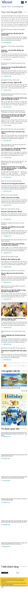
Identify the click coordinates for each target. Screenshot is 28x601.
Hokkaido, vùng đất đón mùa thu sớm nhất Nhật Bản (12, 227)
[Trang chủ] (7, 2)
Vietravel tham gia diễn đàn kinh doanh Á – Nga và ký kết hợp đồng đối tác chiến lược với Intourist (14, 543)
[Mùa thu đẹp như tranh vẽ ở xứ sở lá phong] (14, 270)
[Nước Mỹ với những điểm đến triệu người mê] (14, 348)
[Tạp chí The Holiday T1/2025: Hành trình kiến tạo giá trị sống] (14, 409)
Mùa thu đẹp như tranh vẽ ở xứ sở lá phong (12, 274)
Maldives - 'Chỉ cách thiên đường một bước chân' (12, 51)
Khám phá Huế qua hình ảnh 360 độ (10, 388)
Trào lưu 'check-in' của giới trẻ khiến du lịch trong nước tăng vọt (13, 319)
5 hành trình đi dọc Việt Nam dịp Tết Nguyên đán (12, 34)
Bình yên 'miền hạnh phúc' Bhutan (11, 211)
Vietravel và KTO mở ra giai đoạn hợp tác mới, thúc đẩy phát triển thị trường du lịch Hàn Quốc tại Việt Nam (14, 477)
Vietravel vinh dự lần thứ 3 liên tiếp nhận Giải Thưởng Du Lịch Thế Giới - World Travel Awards (13, 116)
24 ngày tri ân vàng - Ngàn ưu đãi (11, 82)
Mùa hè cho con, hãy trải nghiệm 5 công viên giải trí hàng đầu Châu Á (13, 290)
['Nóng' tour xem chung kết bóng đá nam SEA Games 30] (14, 63)
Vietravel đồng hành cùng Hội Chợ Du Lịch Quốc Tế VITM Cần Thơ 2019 (14, 98)
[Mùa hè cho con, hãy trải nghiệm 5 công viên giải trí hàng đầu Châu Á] (14, 286)
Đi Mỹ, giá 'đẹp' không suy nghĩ (10, 259)
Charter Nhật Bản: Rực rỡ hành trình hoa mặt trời (13, 336)
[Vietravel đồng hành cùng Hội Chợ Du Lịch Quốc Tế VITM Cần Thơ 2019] (14, 94)
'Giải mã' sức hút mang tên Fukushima (13, 183)
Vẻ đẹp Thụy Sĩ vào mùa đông (10, 197)
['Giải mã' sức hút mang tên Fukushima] (14, 181)
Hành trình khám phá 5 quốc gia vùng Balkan (12, 132)
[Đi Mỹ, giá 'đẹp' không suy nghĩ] (14, 256)
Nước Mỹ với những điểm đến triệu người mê (13, 351)
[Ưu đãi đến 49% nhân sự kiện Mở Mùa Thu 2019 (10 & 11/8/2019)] (14, 240)
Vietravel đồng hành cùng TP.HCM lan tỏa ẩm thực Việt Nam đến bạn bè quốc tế (14, 455)
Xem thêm (23, 390)
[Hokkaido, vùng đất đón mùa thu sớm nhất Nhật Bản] (14, 223)
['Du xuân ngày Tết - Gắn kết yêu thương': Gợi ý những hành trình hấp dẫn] (14, 145)
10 (23, 365)
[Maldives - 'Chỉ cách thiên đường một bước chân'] (14, 47)
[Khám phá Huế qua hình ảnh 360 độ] (14, 383)
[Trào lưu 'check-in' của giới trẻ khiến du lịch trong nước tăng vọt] (14, 309)
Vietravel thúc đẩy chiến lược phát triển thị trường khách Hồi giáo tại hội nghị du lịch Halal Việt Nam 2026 (14, 521)
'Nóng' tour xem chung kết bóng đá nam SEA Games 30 (13, 67)
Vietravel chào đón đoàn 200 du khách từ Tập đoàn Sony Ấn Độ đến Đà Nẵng (14, 499)
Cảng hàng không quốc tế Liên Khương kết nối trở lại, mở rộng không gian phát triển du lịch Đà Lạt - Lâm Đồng (14, 434)
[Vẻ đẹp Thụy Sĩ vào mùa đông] (14, 195)
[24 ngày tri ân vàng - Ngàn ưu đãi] (14, 80)
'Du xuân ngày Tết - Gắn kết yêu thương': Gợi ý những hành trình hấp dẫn (13, 149)
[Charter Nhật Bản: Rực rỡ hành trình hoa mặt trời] (14, 332)
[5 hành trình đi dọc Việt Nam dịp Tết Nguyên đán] (14, 30)
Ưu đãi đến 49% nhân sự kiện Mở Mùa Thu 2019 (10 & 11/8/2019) (13, 244)
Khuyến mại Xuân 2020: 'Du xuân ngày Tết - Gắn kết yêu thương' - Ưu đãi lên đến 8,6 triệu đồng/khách (14, 168)
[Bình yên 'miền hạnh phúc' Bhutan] (14, 209)
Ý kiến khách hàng (10, 566)
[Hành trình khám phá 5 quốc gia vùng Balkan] (14, 129)
